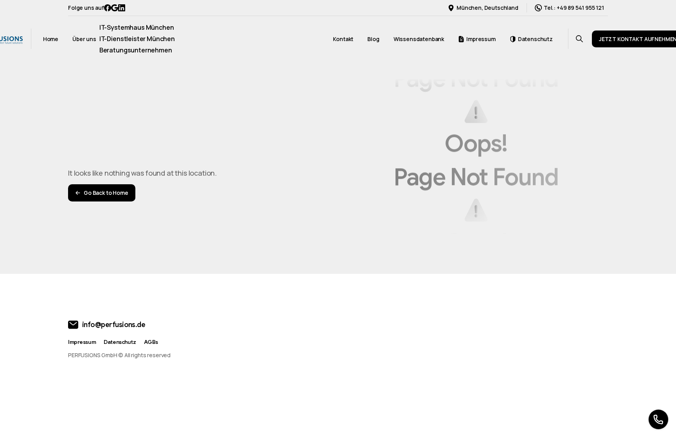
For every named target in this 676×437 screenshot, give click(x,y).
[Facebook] (107, 7)
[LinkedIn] (121, 7)
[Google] (114, 7)
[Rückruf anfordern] (658, 419)
